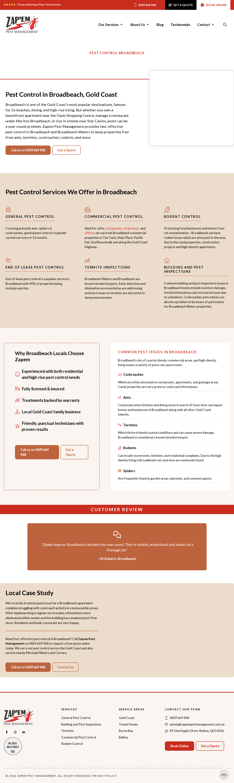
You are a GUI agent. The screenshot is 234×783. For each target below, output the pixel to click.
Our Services (108, 24)
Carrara (60, 653)
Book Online (179, 746)
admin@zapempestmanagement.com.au (197, 724)
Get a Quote (66, 150)
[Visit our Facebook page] (7, 732)
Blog (160, 24)
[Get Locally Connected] (224, 774)
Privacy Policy (105, 775)
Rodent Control (72, 744)
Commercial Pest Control (78, 737)
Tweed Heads (128, 724)
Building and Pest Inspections (81, 724)
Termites (67, 731)
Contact (203, 24)
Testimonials (180, 24)
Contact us (65, 667)
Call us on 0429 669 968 (28, 150)
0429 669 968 (39, 643)
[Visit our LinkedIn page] (24, 732)
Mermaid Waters (37, 653)
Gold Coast (127, 718)
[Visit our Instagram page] (15, 732)
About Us (137, 24)
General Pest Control (75, 718)
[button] (225, 24)
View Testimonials (49, 4)
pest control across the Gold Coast (57, 648)
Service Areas (131, 709)
